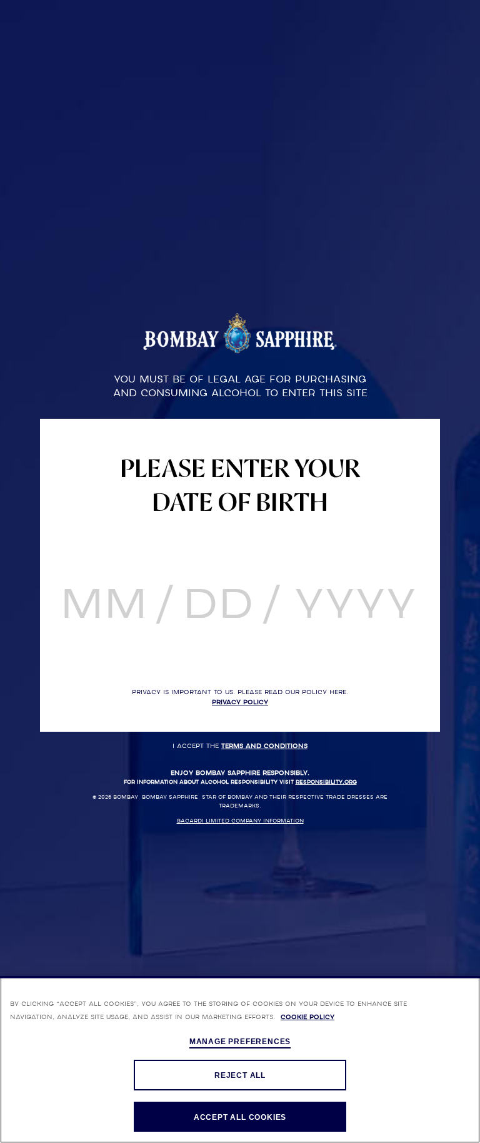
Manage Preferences (240, 1041)
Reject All (240, 1075)
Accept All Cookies (240, 1117)
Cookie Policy (307, 1017)
